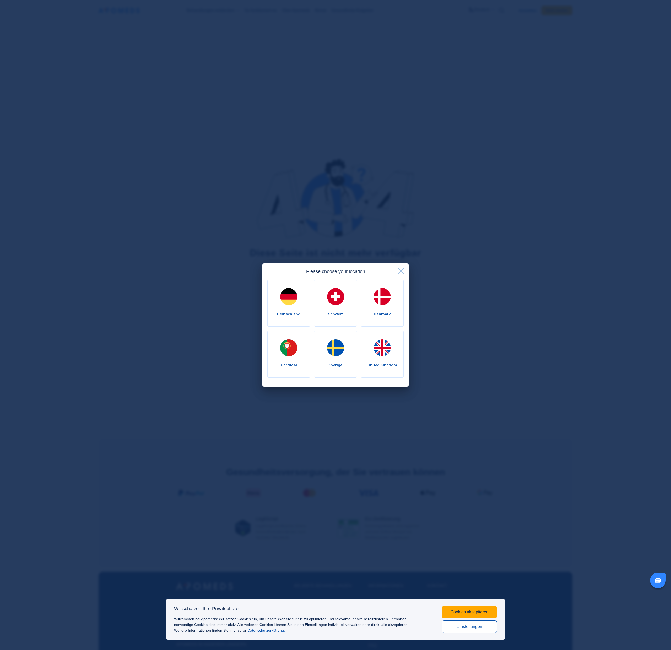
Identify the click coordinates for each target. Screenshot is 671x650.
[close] (401, 271)
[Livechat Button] (658, 580)
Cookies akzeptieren (469, 612)
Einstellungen (469, 626)
